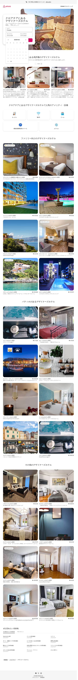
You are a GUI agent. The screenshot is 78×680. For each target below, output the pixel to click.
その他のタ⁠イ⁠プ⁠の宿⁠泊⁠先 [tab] (9, 631)
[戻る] (35, 64)
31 (11, 61)
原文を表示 (48, 2)
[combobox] (19, 30)
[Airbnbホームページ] (7, 6)
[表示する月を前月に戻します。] (8, 39)
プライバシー (35, 677)
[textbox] (12, 35)
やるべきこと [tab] (20, 631)
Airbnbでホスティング (66, 6)
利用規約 (42, 677)
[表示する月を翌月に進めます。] (25, 39)
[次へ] (41, 64)
